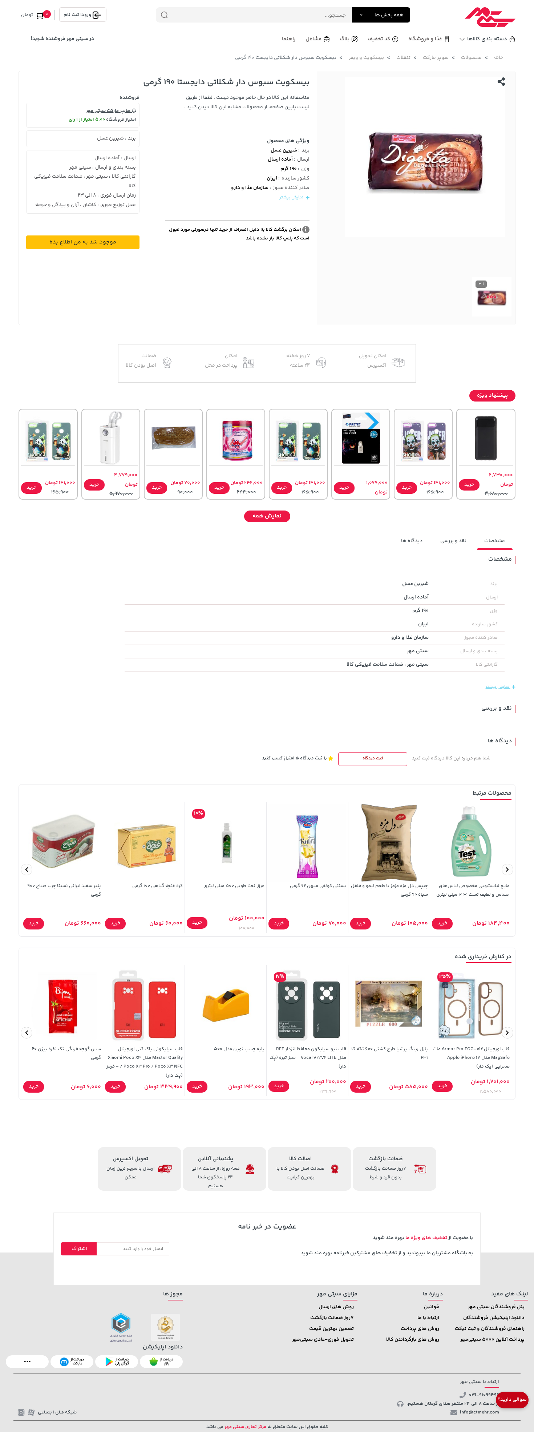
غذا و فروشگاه (425, 39)
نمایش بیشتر (291, 197)
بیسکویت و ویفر (366, 58)
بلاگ (344, 39)
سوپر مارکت (436, 58)
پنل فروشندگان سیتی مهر (496, 1307)
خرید (469, 485)
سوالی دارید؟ (512, 1400)
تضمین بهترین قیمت (331, 1329)
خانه (498, 58)
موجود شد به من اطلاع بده (82, 242)
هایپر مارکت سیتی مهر (109, 110)
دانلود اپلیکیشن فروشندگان (494, 1318)
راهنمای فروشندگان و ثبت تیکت (490, 1329)
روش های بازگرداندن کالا (412, 1340)
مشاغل (313, 39)
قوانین (431, 1307)
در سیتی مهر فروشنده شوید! (62, 39)
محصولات (471, 58)
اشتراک (79, 1249)
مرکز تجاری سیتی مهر (244, 1427)
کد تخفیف (379, 39)
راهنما (289, 39)
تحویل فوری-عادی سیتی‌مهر (323, 1340)
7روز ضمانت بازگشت (332, 1318)
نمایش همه (267, 516)
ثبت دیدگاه (373, 758)
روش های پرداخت (420, 1329)
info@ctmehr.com (479, 1412)
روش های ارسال (336, 1307)
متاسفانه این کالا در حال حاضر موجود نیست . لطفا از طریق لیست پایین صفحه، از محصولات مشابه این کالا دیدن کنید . (247, 102)
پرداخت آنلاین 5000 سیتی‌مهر (492, 1340)
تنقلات (403, 58)
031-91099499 (484, 1395)
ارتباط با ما (428, 1318)
